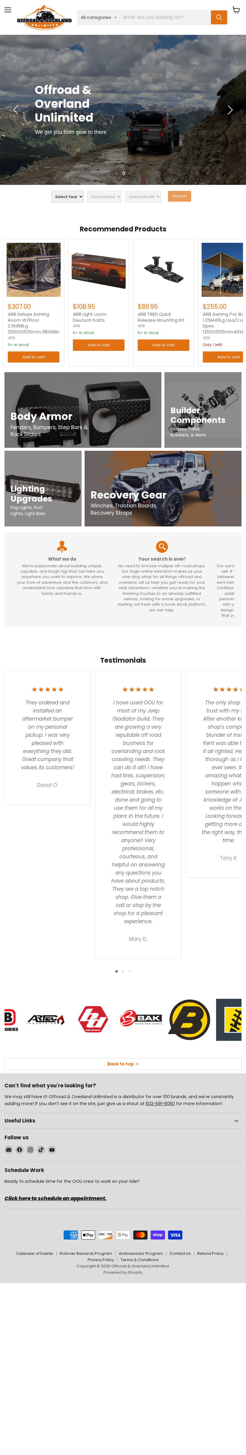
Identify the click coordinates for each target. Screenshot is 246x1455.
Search (179, 196)
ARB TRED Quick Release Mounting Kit (161, 317)
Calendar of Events (34, 1253)
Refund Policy (210, 1253)
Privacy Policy (101, 1260)
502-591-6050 (160, 1104)
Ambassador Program (141, 1253)
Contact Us (180, 1253)
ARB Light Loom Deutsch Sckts (89, 317)
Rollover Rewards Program (86, 1253)
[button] (16, 110)
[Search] (219, 17)
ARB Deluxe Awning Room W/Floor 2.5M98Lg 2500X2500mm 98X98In (33, 323)
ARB (11, 337)
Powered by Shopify (123, 1272)
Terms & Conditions (140, 1260)
